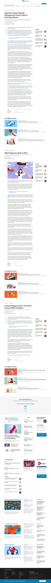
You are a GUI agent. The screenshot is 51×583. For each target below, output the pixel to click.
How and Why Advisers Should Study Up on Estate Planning (41, 535)
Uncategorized (7, 510)
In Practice (6, 472)
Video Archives (6, 578)
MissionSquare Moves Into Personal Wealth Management (27, 121)
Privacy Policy (22, 581)
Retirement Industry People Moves (13, 499)
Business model (17, 109)
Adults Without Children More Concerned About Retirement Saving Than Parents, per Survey (39, 39)
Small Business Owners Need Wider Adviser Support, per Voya (28, 283)
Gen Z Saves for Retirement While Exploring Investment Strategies (15, 450)
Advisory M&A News (9, 544)
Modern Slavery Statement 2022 (33, 578)
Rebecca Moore (15, 359)
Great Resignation (27, 181)
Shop (19, 577)
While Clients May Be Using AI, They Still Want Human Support (41, 561)
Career (20, 109)
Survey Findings (40, 425)
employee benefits (16, 262)
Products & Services (26, 523)
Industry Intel (22, 112)
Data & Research (20, 129)
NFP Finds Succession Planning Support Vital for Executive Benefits (12, 436)
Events (5, 575)
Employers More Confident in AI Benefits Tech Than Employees (28, 292)
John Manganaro (10, 22)
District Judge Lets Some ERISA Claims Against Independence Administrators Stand (32, 379)
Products (25, 430)
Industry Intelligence (7, 576)
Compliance (6, 303)
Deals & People (6, 10)
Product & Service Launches (11, 523)
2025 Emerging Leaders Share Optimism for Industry (40, 526)
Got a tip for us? (43, 433)
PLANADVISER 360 (27, 467)
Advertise (20, 576)
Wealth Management (30, 109)
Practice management (25, 109)
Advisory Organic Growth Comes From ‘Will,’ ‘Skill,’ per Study (28, 130)
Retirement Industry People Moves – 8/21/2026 (11, 491)
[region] (29, 435)
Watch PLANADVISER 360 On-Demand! (41, 418)
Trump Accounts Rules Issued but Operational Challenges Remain (39, 43)
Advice (14, 109)
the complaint (13, 320)
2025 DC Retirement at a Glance (41, 468)
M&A (21, 109)
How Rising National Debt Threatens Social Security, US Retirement (39, 36)
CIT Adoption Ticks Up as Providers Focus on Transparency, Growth (15, 445)
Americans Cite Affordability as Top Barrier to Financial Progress (29, 274)
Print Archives (6, 577)
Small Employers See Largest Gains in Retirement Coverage (41, 557)
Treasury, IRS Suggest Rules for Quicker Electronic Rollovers (41, 518)
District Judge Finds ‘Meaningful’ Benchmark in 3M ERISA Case (28, 388)
